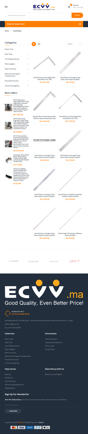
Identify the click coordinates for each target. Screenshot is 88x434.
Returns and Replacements (14, 385)
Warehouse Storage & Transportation (18, 356)
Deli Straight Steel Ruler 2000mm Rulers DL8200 (70, 234)
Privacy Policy (50, 349)
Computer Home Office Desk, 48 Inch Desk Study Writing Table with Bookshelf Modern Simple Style (21, 158)
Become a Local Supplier (53, 374)
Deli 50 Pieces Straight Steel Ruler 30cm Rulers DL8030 (70, 78)
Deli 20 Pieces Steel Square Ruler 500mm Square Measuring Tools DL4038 (44, 118)
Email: (7, 324)
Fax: (6, 328)
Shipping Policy (10, 388)
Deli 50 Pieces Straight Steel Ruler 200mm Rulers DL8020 (44, 156)
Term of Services (51, 339)
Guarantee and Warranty (53, 342)
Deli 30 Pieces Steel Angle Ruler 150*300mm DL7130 (44, 78)
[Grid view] (34, 44)
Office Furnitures (10, 353)
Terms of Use (49, 346)
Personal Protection (12, 360)
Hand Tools (8, 342)
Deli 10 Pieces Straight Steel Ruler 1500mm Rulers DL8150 (70, 195)
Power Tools (9, 49)
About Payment (10, 381)
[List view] (39, 44)
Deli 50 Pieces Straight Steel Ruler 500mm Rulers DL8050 (44, 195)
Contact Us (9, 378)
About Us (8, 374)
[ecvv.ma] (44, 5)
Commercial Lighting (12, 363)
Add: (6, 321)
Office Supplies (10, 349)
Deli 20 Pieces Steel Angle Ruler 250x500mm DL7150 (70, 117)
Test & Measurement (12, 346)
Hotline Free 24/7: (18, 312)
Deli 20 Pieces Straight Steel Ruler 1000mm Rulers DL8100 (44, 234)
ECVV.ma (20, 422)
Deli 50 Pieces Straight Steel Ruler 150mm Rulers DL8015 (70, 156)
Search (41, 422)
